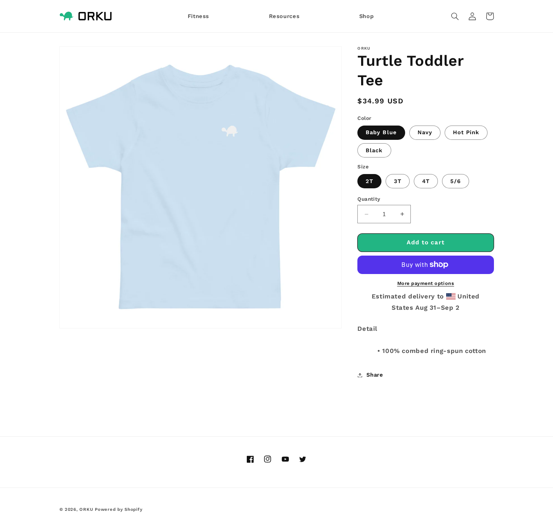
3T (397, 181)
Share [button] (374, 374)
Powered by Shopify (118, 509)
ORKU (86, 509)
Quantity (368, 199)
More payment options (425, 283)
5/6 (455, 181)
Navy (425, 132)
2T (369, 181)
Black (374, 150)
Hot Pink (466, 132)
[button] (455, 16)
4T (426, 181)
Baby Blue (381, 132)
